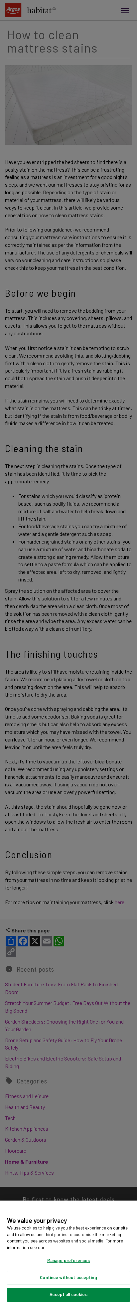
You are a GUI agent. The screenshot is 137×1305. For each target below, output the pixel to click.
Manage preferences (68, 1260)
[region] (68, 1253)
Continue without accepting (68, 1277)
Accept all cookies (68, 1294)
